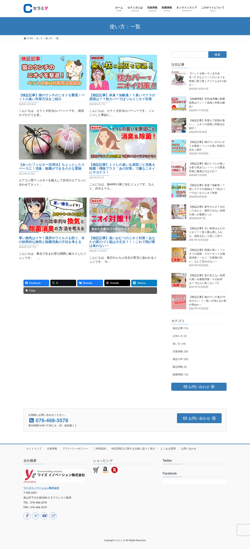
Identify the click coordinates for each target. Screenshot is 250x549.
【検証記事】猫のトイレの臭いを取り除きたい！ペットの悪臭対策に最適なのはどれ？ (207, 167)
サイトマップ (34, 448)
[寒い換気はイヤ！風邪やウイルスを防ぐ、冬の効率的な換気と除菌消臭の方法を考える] (53, 230)
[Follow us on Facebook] (27, 516)
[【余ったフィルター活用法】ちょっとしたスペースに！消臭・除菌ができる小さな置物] (53, 157)
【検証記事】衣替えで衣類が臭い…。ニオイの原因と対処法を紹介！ (207, 124)
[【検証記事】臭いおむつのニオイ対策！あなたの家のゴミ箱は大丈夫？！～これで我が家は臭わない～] (123, 230)
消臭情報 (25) (180, 351)
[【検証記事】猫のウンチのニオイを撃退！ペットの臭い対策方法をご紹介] (53, 88)
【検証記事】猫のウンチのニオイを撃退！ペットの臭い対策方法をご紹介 (52, 97)
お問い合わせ (188, 448)
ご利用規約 (99, 448)
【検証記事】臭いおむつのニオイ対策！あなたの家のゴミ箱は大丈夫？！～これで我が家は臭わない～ (122, 241)
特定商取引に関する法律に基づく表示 (133, 448)
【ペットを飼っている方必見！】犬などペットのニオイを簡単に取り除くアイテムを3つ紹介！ (207, 79)
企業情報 (52, 448)
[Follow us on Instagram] (53, 516)
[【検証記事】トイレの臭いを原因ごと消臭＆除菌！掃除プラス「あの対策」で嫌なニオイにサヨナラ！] (123, 157)
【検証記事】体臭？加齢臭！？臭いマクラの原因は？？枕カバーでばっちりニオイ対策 (122, 97)
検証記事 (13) (180, 328)
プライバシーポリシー (75, 448)
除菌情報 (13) (180, 374)
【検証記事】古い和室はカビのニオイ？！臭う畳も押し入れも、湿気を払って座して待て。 (207, 232)
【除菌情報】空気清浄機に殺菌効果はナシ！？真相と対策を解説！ (207, 102)
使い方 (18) (179, 343)
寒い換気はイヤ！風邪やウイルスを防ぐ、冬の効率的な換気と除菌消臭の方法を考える (52, 239)
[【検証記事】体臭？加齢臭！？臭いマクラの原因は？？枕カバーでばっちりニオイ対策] (123, 88)
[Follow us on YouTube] (44, 516)
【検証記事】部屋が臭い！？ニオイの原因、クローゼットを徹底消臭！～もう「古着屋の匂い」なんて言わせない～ (207, 255)
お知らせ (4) (180, 336)
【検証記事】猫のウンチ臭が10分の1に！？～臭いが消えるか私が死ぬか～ (207, 300)
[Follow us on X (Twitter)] (35, 516)
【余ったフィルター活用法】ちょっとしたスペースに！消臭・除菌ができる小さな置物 (52, 166)
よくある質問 (168, 448)
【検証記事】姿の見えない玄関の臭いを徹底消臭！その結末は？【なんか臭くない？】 (207, 279)
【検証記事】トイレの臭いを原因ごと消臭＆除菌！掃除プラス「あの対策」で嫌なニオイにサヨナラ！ (122, 168)
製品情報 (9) (180, 366)
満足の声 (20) (180, 359)
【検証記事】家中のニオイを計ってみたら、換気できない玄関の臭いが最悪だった (207, 210)
